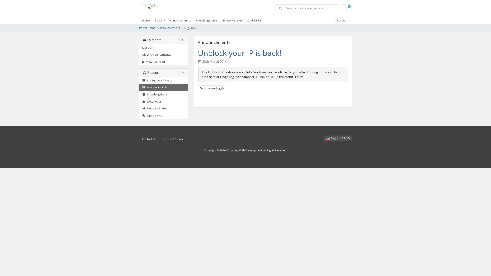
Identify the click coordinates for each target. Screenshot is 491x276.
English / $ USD (340, 138)
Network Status (232, 20)
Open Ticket (154, 115)
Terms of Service (173, 139)
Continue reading (210, 88)
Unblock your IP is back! (240, 53)
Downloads (153, 101)
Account (341, 20)
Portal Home (147, 28)
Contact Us (254, 20)
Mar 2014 (148, 47)
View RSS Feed (155, 61)
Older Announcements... (157, 54)
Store (159, 20)
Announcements (180, 20)
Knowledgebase (206, 20)
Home (146, 20)
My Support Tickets (159, 80)
